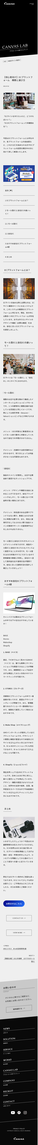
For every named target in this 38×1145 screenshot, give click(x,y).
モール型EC (11, 223)
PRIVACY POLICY (19, 1129)
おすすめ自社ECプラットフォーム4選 (18, 245)
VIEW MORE (17, 933)
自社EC (9, 233)
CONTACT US (17, 918)
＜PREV (14, 947)
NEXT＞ (19, 958)
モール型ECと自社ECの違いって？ (18, 212)
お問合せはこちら (14, 903)
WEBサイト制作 (14, 60)
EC (5, 61)
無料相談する (17, 1008)
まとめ (8, 257)
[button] (32, 4)
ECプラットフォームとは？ (16, 200)
